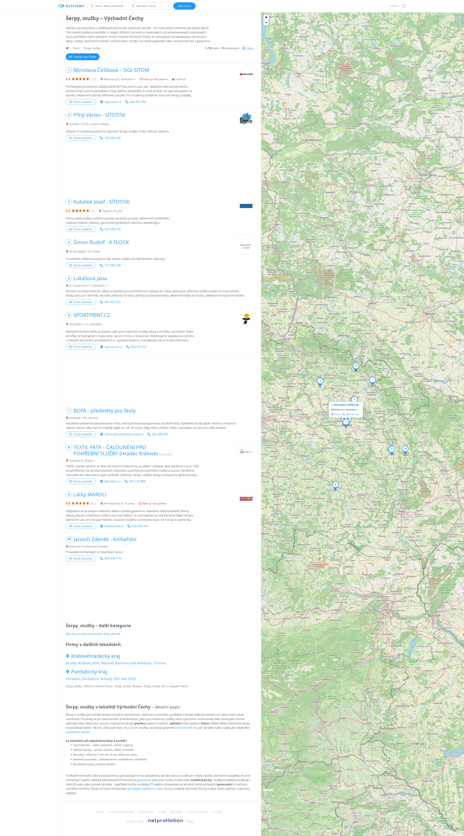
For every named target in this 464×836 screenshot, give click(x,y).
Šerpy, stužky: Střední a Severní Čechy (89, 686)
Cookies (217, 812)
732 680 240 (113, 138)
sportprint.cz (113, 347)
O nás (162, 812)
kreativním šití (187, 728)
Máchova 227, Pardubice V (119, 79)
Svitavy (105, 678)
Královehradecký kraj (95, 656)
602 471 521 (139, 347)
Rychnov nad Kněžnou (133, 663)
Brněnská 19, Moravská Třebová (88, 546)
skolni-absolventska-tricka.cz (124, 434)
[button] (346, 422)
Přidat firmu (146, 812)
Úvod (100, 812)
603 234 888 (137, 481)
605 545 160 (140, 526)
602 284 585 (160, 434)
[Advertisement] (159, 169)
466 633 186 (138, 102)
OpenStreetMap (450, 13)
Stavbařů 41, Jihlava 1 (82, 460)
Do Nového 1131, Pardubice (85, 324)
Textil (76, 48)
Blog (190, 821)
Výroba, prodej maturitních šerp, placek (93, 634)
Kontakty (177, 812)
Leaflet (435, 13)
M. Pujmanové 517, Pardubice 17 (89, 285)
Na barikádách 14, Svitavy (84, 251)
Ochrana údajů (197, 812)
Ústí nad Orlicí (124, 678)
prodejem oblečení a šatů (145, 789)
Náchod (107, 663)
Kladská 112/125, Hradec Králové (89, 124)
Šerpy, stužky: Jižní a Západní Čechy (166, 686)
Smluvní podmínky (120, 812)
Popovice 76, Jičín (112, 211)
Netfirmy (74, 6)
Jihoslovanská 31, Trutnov (119, 503)
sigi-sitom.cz (113, 102)
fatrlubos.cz (113, 481)
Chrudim (73, 678)
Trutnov (159, 663)
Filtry (250, 48)
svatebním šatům (78, 732)
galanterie (144, 780)
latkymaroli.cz (114, 526)
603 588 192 (113, 229)
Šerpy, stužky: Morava (128, 686)
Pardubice (90, 678)
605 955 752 (113, 302)
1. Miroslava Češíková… (345, 404)
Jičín (96, 663)
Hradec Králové (78, 663)
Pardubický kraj (89, 672)
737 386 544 (113, 265)
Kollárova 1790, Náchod (83, 418)
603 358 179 (113, 558)
